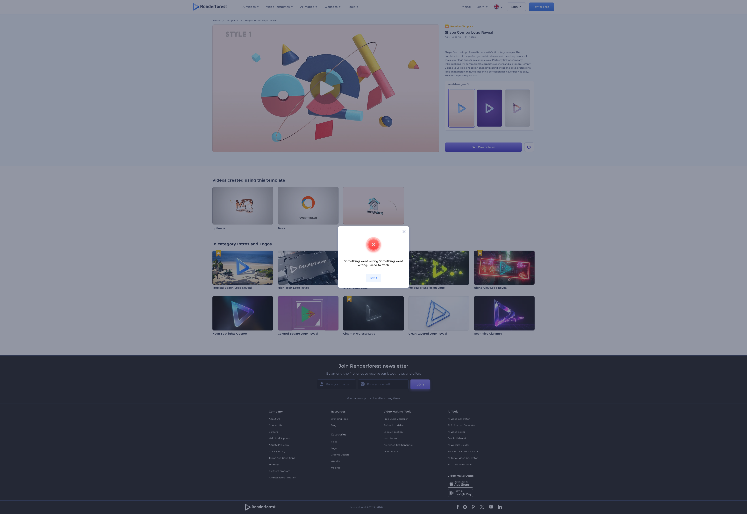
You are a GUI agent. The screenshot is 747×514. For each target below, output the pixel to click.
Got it (373, 278)
